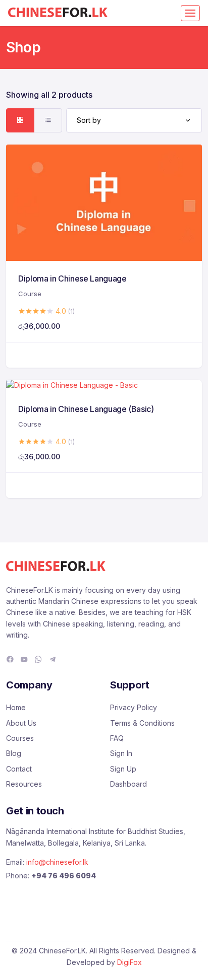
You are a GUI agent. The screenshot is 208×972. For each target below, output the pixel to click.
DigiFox (129, 962)
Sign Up (123, 769)
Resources (24, 784)
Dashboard (128, 784)
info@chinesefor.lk (57, 862)
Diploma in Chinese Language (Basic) (86, 409)
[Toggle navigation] (190, 13)
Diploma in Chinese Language (72, 278)
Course (29, 294)
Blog (13, 753)
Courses (20, 738)
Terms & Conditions (142, 723)
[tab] (20, 120)
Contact (19, 769)
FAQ (117, 738)
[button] (104, 355)
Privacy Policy (133, 707)
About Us (21, 723)
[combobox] (134, 120)
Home (16, 707)
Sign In (121, 753)
